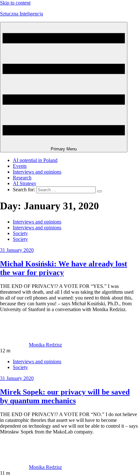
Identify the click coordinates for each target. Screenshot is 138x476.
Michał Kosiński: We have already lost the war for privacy (63, 268)
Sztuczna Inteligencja (21, 13)
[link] (14, 344)
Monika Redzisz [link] (45, 344)
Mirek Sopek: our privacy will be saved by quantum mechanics (65, 396)
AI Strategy (24, 183)
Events (20, 166)
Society (20, 233)
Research (22, 177)
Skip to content (15, 2)
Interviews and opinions (37, 172)
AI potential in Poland (35, 160)
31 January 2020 (17, 250)
